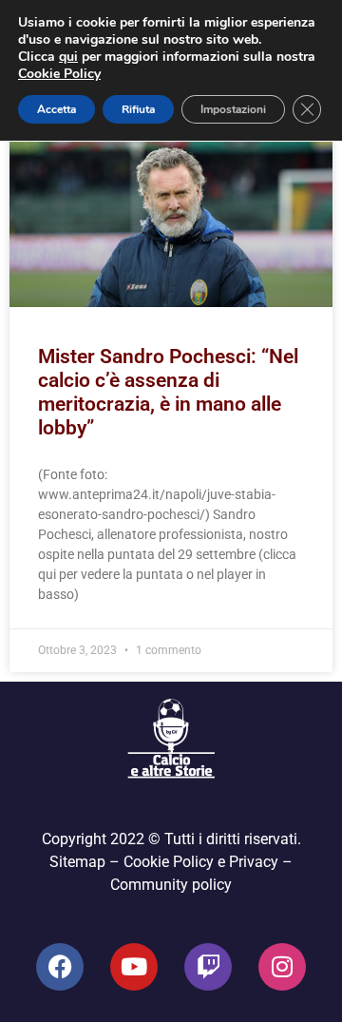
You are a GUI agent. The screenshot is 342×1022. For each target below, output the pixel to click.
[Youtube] (134, 967)
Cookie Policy (59, 74)
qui (68, 57)
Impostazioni (233, 109)
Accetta (56, 109)
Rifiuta (138, 109)
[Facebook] (60, 967)
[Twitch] (208, 967)
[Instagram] (282, 967)
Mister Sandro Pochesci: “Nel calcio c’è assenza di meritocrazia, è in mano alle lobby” (168, 392)
